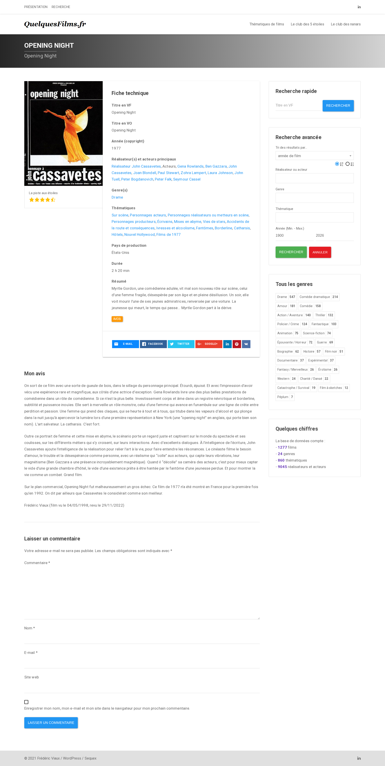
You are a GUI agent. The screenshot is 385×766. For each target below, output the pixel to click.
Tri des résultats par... (291, 147)
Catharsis (242, 228)
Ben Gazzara (216, 166)
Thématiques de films (267, 24)
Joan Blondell (144, 172)
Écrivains (164, 221)
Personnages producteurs (134, 221)
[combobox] (315, 155)
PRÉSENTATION (35, 7)
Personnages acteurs (148, 215)
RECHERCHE (61, 7)
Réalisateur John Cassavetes (136, 166)
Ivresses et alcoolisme (175, 228)
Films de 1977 (168, 234)
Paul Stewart (168, 172)
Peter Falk (163, 179)
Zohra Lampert (193, 172)
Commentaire (37, 563)
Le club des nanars (346, 24)
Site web (31, 677)
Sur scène (120, 215)
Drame (117, 197)
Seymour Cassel (187, 179)
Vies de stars (214, 221)
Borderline (223, 228)
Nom (29, 628)
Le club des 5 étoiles (307, 24)
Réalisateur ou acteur (291, 169)
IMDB (117, 319)
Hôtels (117, 234)
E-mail (31, 652)
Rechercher (338, 105)
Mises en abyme (187, 221)
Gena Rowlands (190, 166)
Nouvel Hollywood (139, 234)
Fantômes (204, 228)
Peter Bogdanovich (137, 179)
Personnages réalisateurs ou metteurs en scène (208, 215)
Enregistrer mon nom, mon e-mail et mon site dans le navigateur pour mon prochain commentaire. (107, 708)
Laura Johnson (220, 172)
